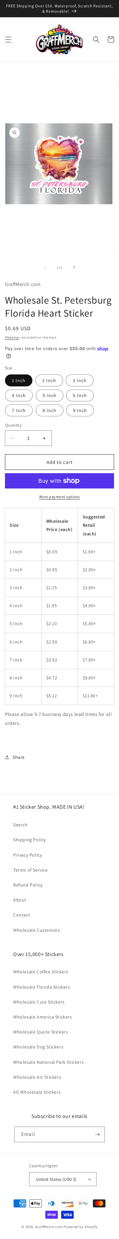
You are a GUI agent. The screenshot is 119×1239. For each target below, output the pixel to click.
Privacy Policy (27, 855)
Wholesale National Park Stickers (48, 1062)
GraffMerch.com (49, 1226)
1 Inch (18, 380)
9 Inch (80, 410)
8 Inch (50, 410)
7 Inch (19, 410)
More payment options (59, 496)
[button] (8, 39)
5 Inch (50, 395)
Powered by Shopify (80, 1226)
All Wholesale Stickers (36, 1092)
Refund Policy (28, 885)
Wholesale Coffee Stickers (40, 972)
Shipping (12, 337)
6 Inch (80, 395)
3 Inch (80, 380)
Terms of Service (30, 870)
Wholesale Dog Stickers (38, 1047)
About (19, 900)
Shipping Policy (29, 840)
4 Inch (19, 395)
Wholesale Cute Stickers (39, 1002)
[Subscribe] (97, 1134)
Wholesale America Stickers (42, 1017)
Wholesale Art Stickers (37, 1077)
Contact (21, 915)
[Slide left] (45, 267)
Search (20, 825)
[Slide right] (74, 267)
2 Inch (49, 380)
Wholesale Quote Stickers (40, 1032)
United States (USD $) (56, 1179)
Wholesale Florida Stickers (41, 987)
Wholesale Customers (36, 930)
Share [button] (19, 757)
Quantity (13, 425)
